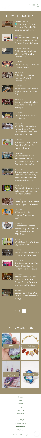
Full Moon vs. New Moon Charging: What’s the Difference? (26, 54)
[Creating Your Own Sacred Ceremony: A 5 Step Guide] (7, 201)
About (20, 403)
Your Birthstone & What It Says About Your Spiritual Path (26, 91)
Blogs (20, 407)
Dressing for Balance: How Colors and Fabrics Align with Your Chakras (27, 191)
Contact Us (20, 410)
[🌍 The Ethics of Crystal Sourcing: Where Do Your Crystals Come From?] (7, 24)
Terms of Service (20, 427)
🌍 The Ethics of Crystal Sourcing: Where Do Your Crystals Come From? (26, 27)
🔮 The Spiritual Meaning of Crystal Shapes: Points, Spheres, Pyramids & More (27, 40)
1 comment (18, 21)
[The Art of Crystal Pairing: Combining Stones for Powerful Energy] (7, 142)
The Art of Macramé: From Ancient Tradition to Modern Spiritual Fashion (27, 266)
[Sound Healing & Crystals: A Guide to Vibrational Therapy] (7, 102)
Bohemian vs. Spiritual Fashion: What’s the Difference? (25, 78)
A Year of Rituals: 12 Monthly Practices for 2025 (24, 215)
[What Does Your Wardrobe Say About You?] (7, 241)
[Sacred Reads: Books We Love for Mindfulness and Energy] (7, 292)
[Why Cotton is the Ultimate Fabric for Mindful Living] (7, 252)
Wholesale (20, 413)
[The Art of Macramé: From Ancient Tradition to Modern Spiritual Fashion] (7, 263)
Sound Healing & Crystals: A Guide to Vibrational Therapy (26, 105)
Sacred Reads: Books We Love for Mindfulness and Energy (26, 296)
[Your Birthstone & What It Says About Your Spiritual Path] (7, 88)
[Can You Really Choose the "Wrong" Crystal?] (7, 64)
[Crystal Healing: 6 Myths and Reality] (7, 115)
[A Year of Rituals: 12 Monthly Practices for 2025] (7, 212)
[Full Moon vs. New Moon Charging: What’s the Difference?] (7, 51)
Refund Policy (20, 420)
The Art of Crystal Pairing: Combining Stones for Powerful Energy (27, 145)
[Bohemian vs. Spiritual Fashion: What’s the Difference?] (7, 75)
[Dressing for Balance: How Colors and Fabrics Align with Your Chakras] (7, 188)
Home (20, 397)
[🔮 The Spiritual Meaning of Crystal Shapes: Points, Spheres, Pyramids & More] (7, 37)
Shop (20, 400)
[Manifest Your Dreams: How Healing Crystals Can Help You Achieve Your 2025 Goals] (7, 225)
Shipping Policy (20, 423)
